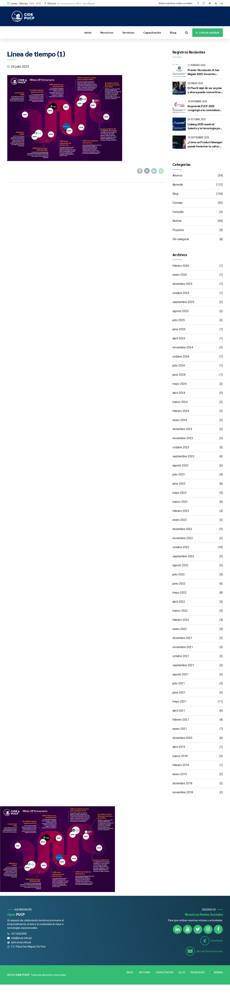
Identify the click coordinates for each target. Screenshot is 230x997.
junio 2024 (178, 374)
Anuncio (177, 175)
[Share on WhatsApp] (161, 171)
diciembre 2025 (182, 284)
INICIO (130, 972)
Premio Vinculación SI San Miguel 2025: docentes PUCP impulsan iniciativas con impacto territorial (203, 72)
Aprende (177, 184)
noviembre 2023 (182, 438)
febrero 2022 (180, 620)
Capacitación (152, 32)
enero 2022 (179, 629)
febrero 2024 (180, 411)
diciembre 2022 (182, 529)
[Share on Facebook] (140, 171)
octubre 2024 (180, 356)
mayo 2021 (179, 701)
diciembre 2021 (182, 638)
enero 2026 (179, 274)
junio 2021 (178, 692)
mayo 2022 (179, 592)
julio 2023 (178, 474)
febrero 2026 (180, 265)
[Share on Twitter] (147, 171)
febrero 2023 (180, 511)
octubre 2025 (180, 293)
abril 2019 (178, 747)
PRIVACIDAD (198, 972)
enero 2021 (179, 728)
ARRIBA (218, 972)
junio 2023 (178, 483)
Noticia (176, 221)
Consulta (177, 212)
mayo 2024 (179, 384)
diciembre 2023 (182, 429)
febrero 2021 (180, 719)
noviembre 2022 (182, 538)
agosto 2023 (180, 465)
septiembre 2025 (183, 302)
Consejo (177, 202)
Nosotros (106, 32)
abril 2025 (178, 338)
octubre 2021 (180, 656)
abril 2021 (178, 710)
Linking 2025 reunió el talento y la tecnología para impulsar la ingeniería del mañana (205, 126)
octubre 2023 (180, 447)
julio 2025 (178, 320)
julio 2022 (178, 574)
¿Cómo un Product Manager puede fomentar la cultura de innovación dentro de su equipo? (205, 144)
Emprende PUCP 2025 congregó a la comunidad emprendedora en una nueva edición (203, 108)
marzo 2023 (180, 501)
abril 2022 (178, 601)
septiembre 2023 (183, 456)
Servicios (128, 32)
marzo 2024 (180, 402)
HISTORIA (144, 972)
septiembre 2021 (183, 665)
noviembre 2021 (182, 647)
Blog (173, 32)
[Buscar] (186, 32)
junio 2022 (178, 583)
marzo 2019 (180, 756)
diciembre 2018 (182, 783)
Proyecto (178, 230)
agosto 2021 (180, 674)
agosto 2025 (180, 311)
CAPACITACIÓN (164, 972)
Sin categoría (180, 239)
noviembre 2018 (182, 792)
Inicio (87, 32)
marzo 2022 (180, 610)
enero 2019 (179, 774)
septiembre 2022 (183, 556)
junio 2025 (178, 329)
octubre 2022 (180, 547)
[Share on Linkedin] (154, 171)
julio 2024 (178, 365)
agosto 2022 (180, 565)
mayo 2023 (179, 492)
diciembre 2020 (182, 738)
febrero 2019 (180, 765)
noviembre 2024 (182, 347)
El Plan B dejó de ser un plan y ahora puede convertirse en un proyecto (205, 90)
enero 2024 (179, 420)
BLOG (182, 972)
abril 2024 (178, 392)
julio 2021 (178, 683)
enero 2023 (179, 520)
